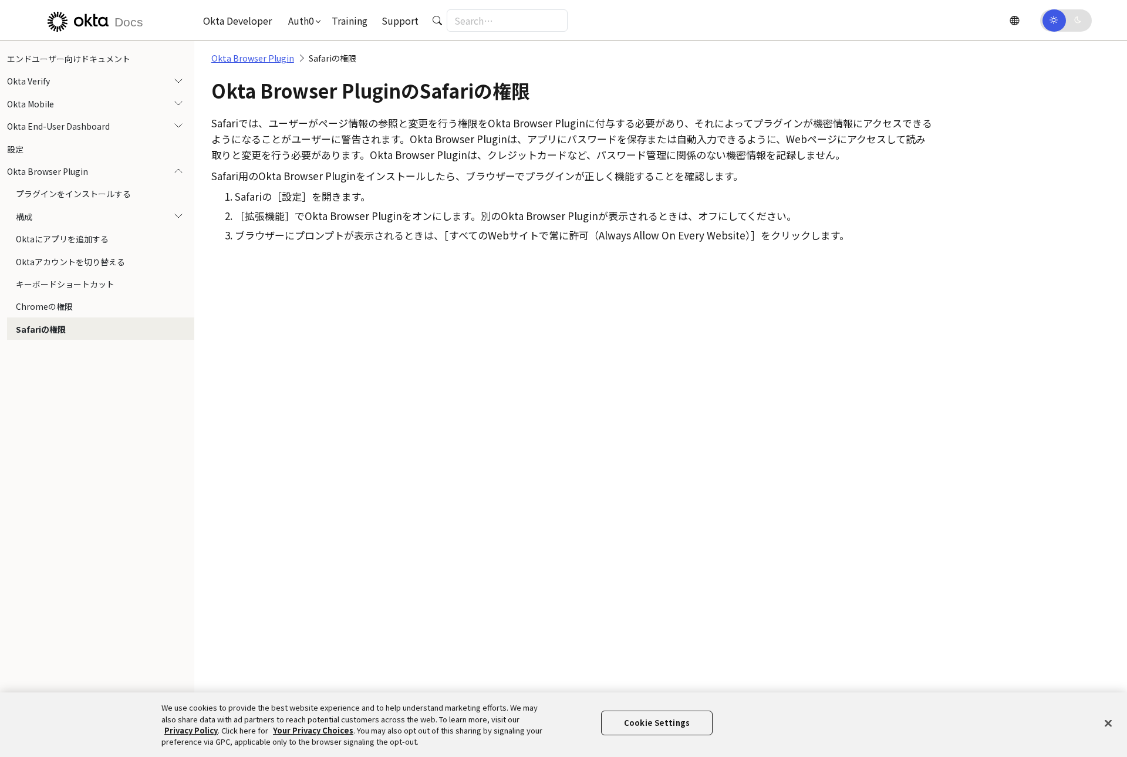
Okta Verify (28, 81)
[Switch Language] (1014, 20)
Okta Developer (237, 20)
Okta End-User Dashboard (58, 126)
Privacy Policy (191, 730)
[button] (302, 20)
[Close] (1108, 723)
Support (400, 20)
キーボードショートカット (65, 284)
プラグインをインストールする (73, 194)
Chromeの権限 (44, 306)
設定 (15, 149)
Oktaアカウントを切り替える (70, 262)
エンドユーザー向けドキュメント (68, 59)
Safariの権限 (41, 329)
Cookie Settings (657, 722)
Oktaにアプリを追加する (62, 239)
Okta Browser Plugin (47, 171)
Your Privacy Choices (313, 730)
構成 (24, 216)
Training (349, 20)
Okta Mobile (30, 104)
